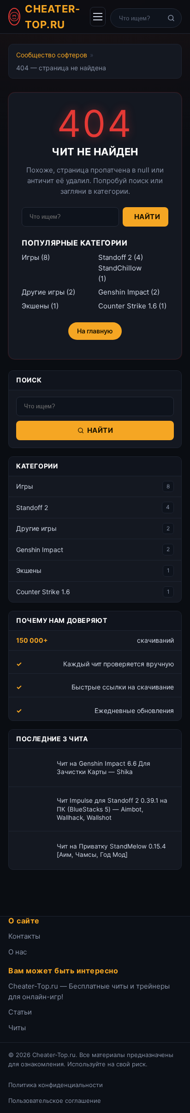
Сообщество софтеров (51, 55)
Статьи (20, 1012)
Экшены (35, 305)
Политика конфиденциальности (55, 1084)
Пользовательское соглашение (54, 1100)
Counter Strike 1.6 (127, 305)
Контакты (24, 936)
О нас (17, 951)
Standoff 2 (115, 257)
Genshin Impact (123, 292)
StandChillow (120, 268)
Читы (17, 1027)
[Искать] (171, 18)
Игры (30, 257)
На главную (95, 331)
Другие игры (43, 292)
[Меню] (98, 16)
